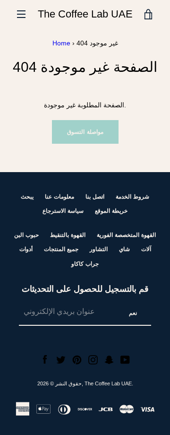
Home (61, 43)
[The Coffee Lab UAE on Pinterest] (77, 359)
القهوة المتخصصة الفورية (126, 235)
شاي (124, 249)
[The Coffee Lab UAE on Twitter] (61, 359)
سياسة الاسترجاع (63, 211)
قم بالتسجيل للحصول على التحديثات (85, 289)
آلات (146, 249)
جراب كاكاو (85, 264)
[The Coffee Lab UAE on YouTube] (125, 359)
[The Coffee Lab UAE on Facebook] (45, 359)
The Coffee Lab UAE (85, 14)
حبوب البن (26, 235)
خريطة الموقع (111, 211)
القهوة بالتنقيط (67, 235)
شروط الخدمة (132, 196)
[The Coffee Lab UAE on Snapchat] (109, 359)
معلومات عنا (59, 196)
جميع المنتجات (61, 249)
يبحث (27, 196)
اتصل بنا (94, 196)
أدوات (26, 249)
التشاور (99, 249)
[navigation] (21, 14)
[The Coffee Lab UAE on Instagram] (93, 359)
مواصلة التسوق (85, 132)
